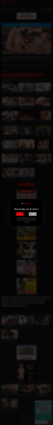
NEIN (32, 214)
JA (20, 214)
